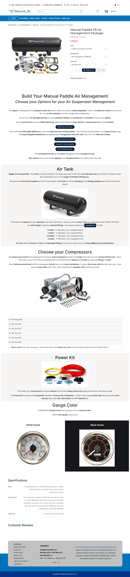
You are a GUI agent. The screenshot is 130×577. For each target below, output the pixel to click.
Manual (35, 25)
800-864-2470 (48, 5)
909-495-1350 (45, 555)
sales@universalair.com (48, 550)
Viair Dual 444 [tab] (16, 333)
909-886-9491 (58, 5)
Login (119, 5)
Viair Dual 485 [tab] (16, 342)
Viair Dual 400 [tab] (16, 328)
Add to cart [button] (90, 70)
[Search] (80, 11)
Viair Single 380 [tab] (16, 319)
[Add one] (79, 70)
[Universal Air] (19, 11)
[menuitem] (24, 18)
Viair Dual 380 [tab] (16, 324)
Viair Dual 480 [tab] (16, 337)
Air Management (25, 25)
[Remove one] (72, 70)
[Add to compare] (103, 70)
